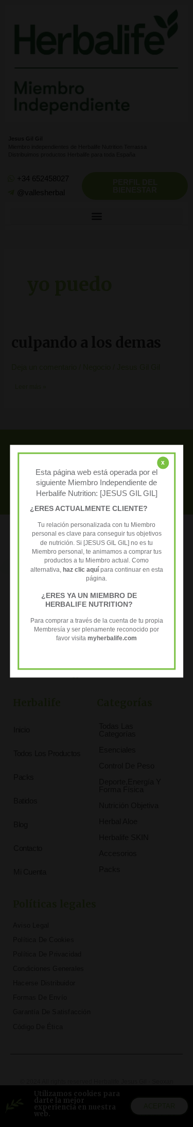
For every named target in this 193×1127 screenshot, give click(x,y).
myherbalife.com (112, 638)
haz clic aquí (81, 569)
